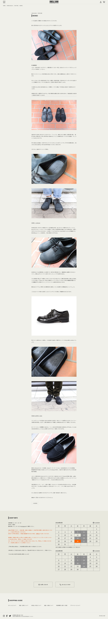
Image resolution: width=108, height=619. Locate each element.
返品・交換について (48, 605)
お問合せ (38, 533)
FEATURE (40, 13)
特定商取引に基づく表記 (61, 605)
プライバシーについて (75, 605)
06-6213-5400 (66, 584)
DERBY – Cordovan (36, 223)
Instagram (23, 526)
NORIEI (35, 503)
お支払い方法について (36, 605)
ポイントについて (12, 605)
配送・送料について (23, 605)
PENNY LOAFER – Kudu (37, 416)
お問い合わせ (44, 584)
